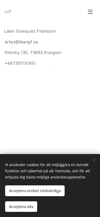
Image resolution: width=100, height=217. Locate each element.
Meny (90, 11)
